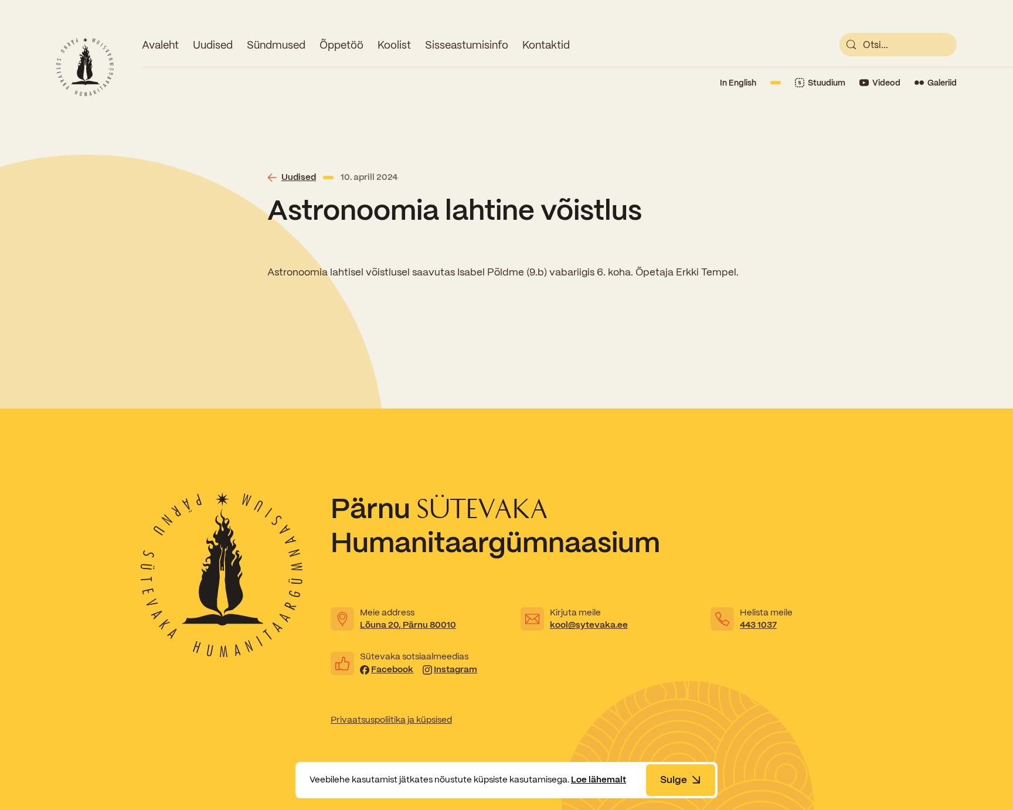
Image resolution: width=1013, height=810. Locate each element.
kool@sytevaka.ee (589, 625)
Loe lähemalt (598, 779)
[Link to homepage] (85, 67)
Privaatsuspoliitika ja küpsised (391, 720)
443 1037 (758, 625)
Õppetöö (341, 45)
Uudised (213, 45)
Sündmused (276, 45)
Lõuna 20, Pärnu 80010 (408, 625)
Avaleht (160, 45)
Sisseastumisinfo (466, 45)
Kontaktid (546, 45)
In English (738, 82)
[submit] (851, 44)
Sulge (673, 779)
